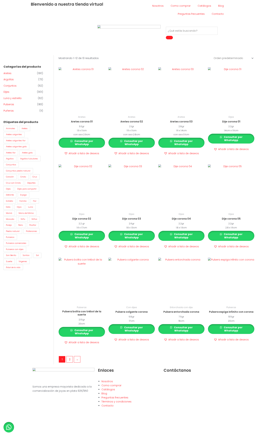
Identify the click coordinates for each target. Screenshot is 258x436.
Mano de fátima (26, 213)
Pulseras (9, 104)
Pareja (9, 225)
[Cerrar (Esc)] (26, 429)
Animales (10, 128)
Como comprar (181, 6)
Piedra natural (12, 231)
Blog (221, 6)
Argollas (9, 79)
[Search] (169, 37)
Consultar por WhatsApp (83, 142)
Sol (37, 255)
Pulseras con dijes (15, 249)
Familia (23, 201)
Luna (30, 207)
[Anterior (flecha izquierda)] (3, 434)
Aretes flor (10, 152)
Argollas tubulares (29, 158)
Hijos (19, 207)
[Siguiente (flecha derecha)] (11, 434)
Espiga (23, 194)
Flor (34, 201)
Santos (26, 255)
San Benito (11, 255)
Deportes (31, 182)
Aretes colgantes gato (16, 146)
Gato (8, 207)
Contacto (218, 14)
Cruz (34, 176)
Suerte (9, 261)
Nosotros (158, 6)
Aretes (7, 73)
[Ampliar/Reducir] (3, 429)
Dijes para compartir (27, 188)
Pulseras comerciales (16, 243)
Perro (20, 225)
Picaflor (32, 225)
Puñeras (9, 110)
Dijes (6, 92)
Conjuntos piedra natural (18, 170)
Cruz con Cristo (13, 182)
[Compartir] (18, 429)
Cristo (23, 176)
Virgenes (23, 261)
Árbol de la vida (13, 267)
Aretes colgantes (14, 134)
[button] (81, 153)
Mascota (10, 219)
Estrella (9, 201)
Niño (23, 219)
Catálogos (204, 6)
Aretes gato (27, 152)
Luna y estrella (12, 98)
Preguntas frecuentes (191, 14)
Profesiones (31, 231)
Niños (34, 219)
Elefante (10, 194)
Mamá (9, 213)
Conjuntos (10, 85)
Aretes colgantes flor (15, 140)
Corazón (10, 176)
